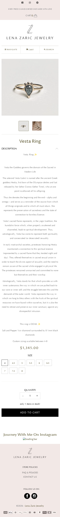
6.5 (47, 363)
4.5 (13, 363)
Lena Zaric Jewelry (34, 506)
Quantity (30, 390)
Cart (31, 50)
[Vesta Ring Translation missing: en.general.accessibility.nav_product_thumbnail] (24, 126)
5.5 (30, 363)
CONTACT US (30, 477)
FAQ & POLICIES (30, 472)
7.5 (13, 371)
